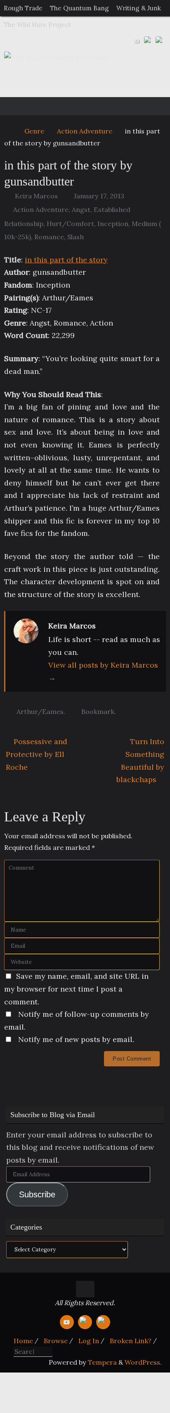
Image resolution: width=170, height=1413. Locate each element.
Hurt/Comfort (70, 223)
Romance (49, 237)
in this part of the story (66, 259)
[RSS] (160, 41)
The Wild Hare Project (37, 25)
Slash (75, 237)
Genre (34, 131)
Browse (56, 1341)
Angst (81, 209)
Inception (112, 223)
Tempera (102, 1362)
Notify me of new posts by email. (76, 1039)
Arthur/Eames (40, 711)
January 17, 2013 (99, 196)
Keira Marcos (36, 196)
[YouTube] (137, 41)
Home (23, 1341)
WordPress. (143, 1362)
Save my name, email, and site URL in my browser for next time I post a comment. (76, 988)
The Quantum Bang (79, 8)
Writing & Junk (138, 8)
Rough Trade (23, 8)
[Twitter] (148, 41)
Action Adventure (84, 131)
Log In (88, 1341)
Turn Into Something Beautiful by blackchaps (140, 760)
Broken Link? (130, 1341)
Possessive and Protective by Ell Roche (36, 754)
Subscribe (37, 1194)
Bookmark (97, 711)
